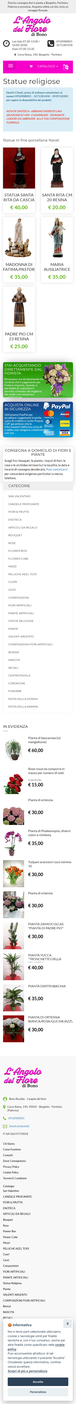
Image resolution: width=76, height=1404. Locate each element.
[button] (65, 67)
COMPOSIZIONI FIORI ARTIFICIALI (30, 644)
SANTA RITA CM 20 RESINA (57, 197)
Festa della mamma (23, 706)
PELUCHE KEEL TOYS (22, 574)
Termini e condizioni (15, 1178)
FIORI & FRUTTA (18, 511)
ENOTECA (14, 519)
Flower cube (18, 558)
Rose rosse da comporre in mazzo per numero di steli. (46, 771)
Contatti (8, 1155)
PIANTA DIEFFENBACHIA (47, 986)
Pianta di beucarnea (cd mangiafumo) (44, 740)
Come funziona (12, 1149)
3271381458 (64, 45)
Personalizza (38, 1391)
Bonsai (13, 652)
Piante (13, 628)
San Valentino (19, 496)
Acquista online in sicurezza (21, 407)
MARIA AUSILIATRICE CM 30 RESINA (57, 269)
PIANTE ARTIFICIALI (21, 613)
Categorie (19, 486)
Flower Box (17, 550)
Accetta (38, 1381)
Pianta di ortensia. (40, 800)
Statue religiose (21, 620)
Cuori (12, 581)
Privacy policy (11, 1166)
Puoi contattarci (57, 469)
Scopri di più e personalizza (27, 1371)
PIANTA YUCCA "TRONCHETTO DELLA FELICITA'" (44, 959)
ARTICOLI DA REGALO (22, 527)
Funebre (15, 691)
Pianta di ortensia (40, 893)
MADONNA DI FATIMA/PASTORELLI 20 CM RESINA (22, 269)
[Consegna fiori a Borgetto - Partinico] (38, 26)
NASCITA (14, 659)
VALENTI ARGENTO (21, 636)
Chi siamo (9, 1143)
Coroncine (16, 683)
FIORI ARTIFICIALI (19, 605)
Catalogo (46, 66)
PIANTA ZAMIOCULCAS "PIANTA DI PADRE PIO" (45, 926)
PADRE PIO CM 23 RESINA (19, 336)
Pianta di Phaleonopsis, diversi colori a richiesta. (49, 833)
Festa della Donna (23, 698)
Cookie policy (11, 1172)
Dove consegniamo (14, 1160)
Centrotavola (19, 675)
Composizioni (18, 597)
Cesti (12, 589)
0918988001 (64, 41)
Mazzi (12, 566)
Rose (12, 543)
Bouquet (15, 535)
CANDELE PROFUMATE (23, 504)
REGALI (13, 667)
